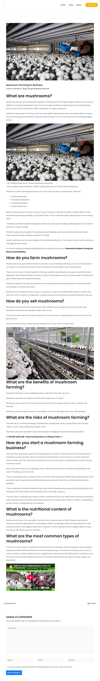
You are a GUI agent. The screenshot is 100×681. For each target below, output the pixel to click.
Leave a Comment (13, 89)
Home (63, 5)
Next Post (92, 603)
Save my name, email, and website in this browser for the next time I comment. (40, 667)
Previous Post (9, 603)
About (78, 5)
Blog (71, 5)
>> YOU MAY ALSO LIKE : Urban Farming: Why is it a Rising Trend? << (34, 437)
